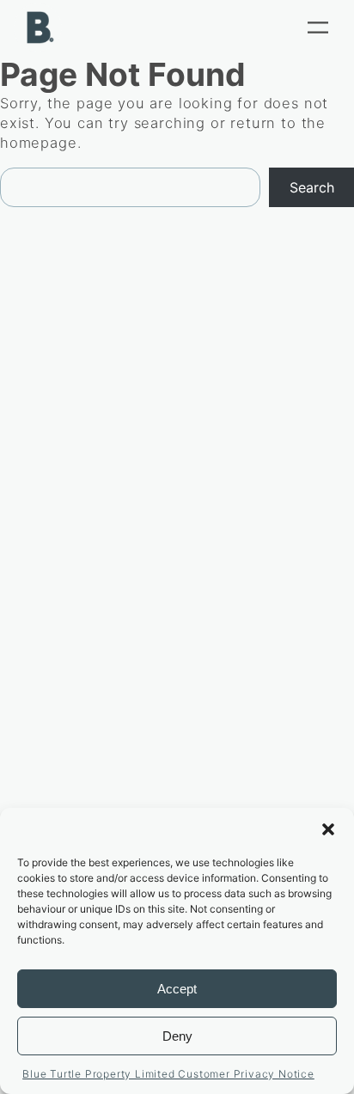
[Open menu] (317, 27)
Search (312, 187)
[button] (328, 829)
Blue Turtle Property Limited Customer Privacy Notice (168, 1073)
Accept (177, 988)
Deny (177, 1036)
